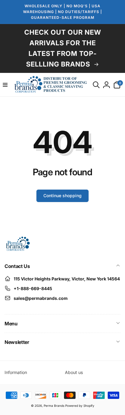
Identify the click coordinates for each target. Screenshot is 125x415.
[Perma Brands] (17, 250)
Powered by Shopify (79, 405)
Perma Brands (54, 405)
